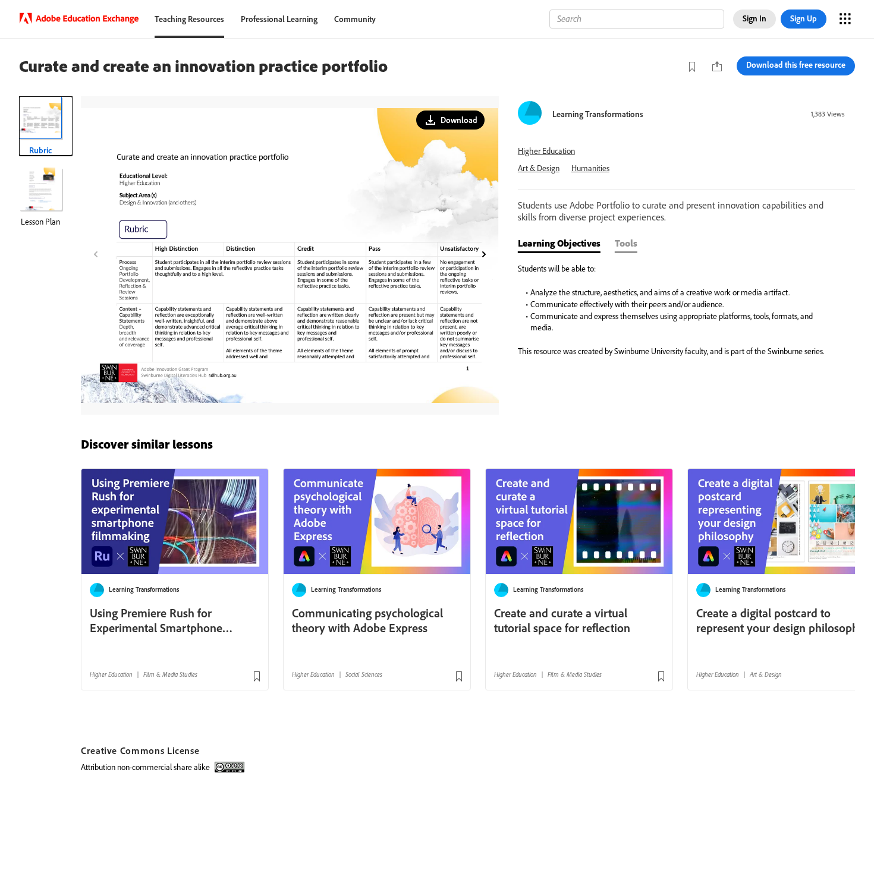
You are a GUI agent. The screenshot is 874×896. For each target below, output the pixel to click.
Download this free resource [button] (795, 64)
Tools (626, 243)
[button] (450, 120)
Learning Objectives (559, 243)
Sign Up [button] (803, 18)
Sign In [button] (754, 18)
